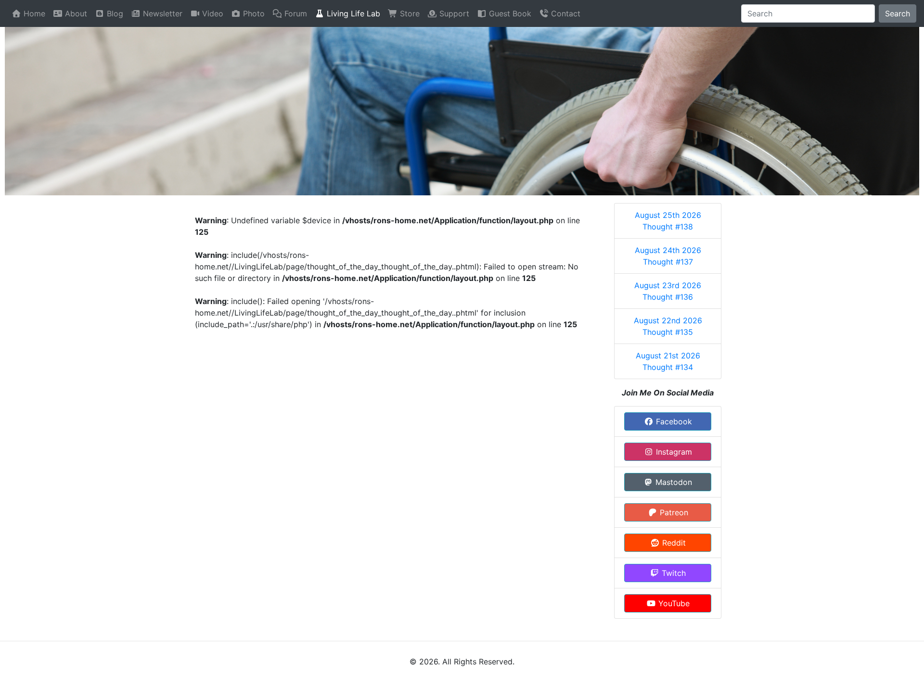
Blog (113, 13)
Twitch (672, 573)
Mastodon (672, 482)
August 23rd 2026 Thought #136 (667, 291)
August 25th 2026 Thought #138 (668, 220)
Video (211, 13)
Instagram (673, 452)
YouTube (673, 603)
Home (33, 13)
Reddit (673, 543)
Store (409, 13)
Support (453, 13)
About (75, 13)
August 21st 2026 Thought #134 (668, 361)
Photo (253, 13)
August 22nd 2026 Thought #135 (668, 326)
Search (897, 13)
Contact (564, 13)
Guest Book (509, 13)
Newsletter (161, 13)
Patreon (672, 512)
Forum (294, 13)
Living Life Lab (352, 13)
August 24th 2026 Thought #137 (668, 256)
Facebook (673, 421)
